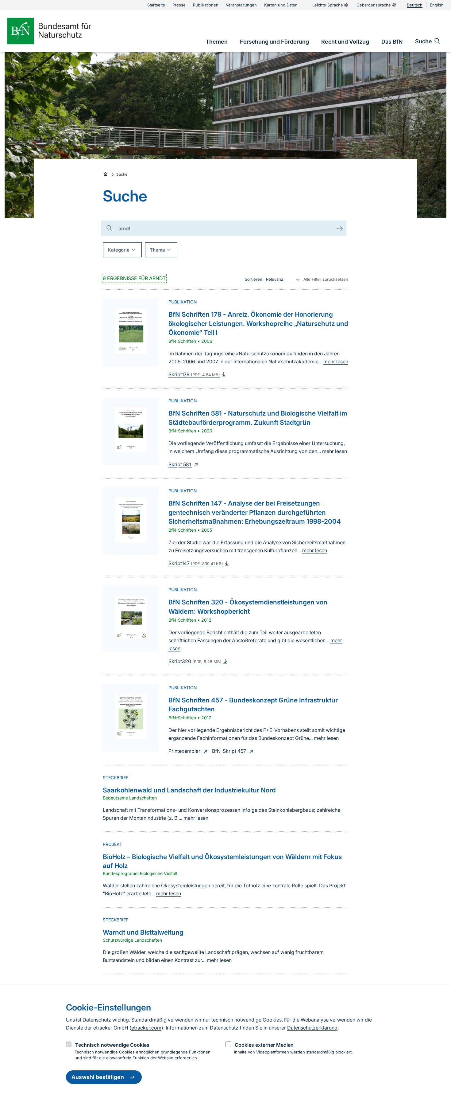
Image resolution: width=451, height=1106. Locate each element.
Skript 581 (180, 464)
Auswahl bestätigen (97, 1077)
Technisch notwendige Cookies (112, 1045)
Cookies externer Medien (264, 1045)
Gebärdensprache (374, 4)
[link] (216, 41)
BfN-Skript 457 (229, 751)
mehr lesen (335, 361)
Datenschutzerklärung (312, 1028)
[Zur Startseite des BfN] (59, 31)
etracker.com (146, 1028)
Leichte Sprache (327, 4)
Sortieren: (254, 279)
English (437, 4)
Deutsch (414, 4)
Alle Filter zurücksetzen (325, 279)
